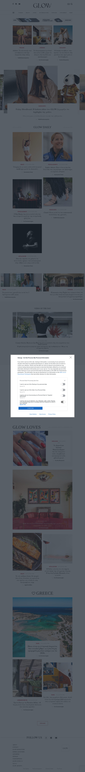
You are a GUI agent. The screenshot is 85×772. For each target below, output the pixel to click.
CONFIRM (30, 408)
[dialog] (42, 386)
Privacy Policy (52, 414)
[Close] (71, 358)
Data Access (42, 414)
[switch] (63, 384)
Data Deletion (33, 414)
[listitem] (42, 380)
